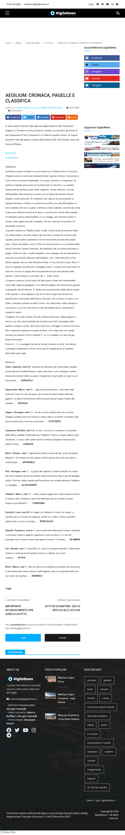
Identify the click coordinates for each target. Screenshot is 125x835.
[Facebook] (9, 731)
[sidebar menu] (7, 13)
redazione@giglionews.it (36, 4)
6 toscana (92, 733)
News (18, 43)
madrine (109, 751)
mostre (91, 698)
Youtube (95, 78)
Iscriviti (62, 637)
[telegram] (117, 4)
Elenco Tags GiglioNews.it (100, 800)
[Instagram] (34, 731)
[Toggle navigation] (118, 13)
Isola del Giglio (14, 4)
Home (8, 43)
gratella (107, 680)
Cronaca (49, 43)
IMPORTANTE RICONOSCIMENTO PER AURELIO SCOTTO (19, 610)
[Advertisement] (64, 27)
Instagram (96, 71)
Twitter (95, 64)
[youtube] (107, 4)
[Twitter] (17, 731)
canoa (105, 698)
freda (90, 689)
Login (91, 4)
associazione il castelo (99, 742)
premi (104, 724)
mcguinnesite (94, 769)
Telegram (96, 85)
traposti (91, 778)
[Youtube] (25, 731)
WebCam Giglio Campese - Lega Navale (66, 698)
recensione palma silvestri (100, 707)
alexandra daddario (97, 715)
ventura (104, 689)
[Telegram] (9, 736)
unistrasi (91, 680)
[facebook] (97, 4)
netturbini (92, 751)
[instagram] (112, 4)
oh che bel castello (97, 787)
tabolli (90, 724)
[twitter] (102, 4)
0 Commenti (16, 110)
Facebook (96, 57)
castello (91, 760)
